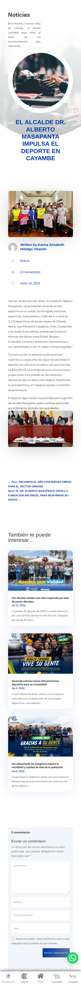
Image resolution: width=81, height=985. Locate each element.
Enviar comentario (56, 953)
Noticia (24, 260)
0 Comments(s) (30, 272)
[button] (72, 958)
